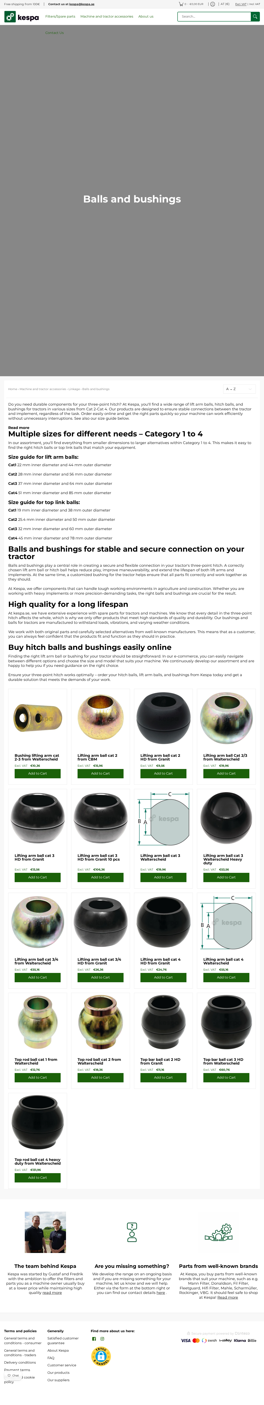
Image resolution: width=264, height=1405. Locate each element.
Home (12, 389)
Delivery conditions (20, 1362)
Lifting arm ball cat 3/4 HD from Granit (99, 961)
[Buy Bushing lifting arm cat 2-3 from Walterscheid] (38, 718)
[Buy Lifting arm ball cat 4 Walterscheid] (226, 922)
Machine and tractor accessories (43, 389)
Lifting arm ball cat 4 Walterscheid (223, 961)
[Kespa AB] (21, 16)
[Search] (255, 16)
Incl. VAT (254, 4)
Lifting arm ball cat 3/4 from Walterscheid (36, 961)
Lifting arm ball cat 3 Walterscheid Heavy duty (223, 859)
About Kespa (58, 1350)
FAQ (50, 1358)
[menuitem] (191, 4)
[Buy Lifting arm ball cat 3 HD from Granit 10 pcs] (100, 818)
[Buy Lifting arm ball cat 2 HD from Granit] (163, 718)
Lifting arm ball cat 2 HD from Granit (160, 757)
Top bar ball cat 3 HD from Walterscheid (223, 1061)
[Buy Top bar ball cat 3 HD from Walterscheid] (226, 1022)
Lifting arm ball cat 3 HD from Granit (34, 857)
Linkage (74, 389)
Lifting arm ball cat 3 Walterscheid (160, 857)
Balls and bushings (96, 389)
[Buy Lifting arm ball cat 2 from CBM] (100, 718)
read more (52, 1292)
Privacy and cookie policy (19, 1379)
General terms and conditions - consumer (22, 1340)
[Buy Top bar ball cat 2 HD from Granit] (163, 1022)
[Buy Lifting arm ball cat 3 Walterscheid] (163, 818)
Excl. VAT (240, 4)
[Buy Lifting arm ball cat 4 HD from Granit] (163, 922)
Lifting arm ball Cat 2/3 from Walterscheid (225, 757)
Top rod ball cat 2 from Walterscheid (99, 1061)
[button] (94, 1339)
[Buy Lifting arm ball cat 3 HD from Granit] (38, 818)
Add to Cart (37, 773)
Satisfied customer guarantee (63, 1340)
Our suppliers (58, 1380)
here (161, 1292)
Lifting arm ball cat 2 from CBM (97, 757)
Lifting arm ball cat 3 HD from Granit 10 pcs (99, 857)
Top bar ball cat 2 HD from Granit (160, 1061)
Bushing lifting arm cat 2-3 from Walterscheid (37, 757)
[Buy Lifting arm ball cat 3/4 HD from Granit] (100, 922)
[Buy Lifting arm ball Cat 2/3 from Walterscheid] (226, 718)
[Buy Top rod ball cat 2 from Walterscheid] (100, 1022)
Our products (58, 1373)
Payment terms (17, 1370)
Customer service (61, 1365)
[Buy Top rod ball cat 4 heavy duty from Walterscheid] (38, 1122)
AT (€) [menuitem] (225, 4)
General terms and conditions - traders (20, 1353)
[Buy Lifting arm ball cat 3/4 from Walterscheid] (38, 922)
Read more (18, 427)
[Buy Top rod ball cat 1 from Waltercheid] (38, 1022)
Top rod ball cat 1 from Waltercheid (36, 1061)
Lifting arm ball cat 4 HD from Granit (160, 961)
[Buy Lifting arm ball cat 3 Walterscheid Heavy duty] (226, 818)
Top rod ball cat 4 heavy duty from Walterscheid (38, 1161)
